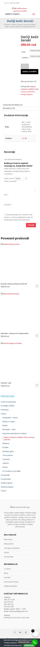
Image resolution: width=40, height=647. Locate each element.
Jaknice (5, 463)
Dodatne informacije (13, 105)
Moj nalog (8, 539)
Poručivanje (8, 557)
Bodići (4, 425)
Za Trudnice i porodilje (11, 471)
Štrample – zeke (8, 429)
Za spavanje (6, 479)
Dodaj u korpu (30, 71)
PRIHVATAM (29, 645)
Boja (23, 52)
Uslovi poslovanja (11, 582)
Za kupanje (5, 475)
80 (26, 138)
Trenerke (6, 459)
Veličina (25, 58)
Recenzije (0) (9, 108)
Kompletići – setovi (10, 418)
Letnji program (27, 94)
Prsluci (5, 467)
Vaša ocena (9, 178)
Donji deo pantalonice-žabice (14, 433)
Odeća (14, 25)
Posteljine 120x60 (7, 406)
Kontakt (7, 577)
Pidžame (5, 443)
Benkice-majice (8, 422)
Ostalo (3, 491)
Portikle (5, 447)
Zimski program (7, 487)
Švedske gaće (8, 451)
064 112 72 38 (11, 3)
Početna (7, 25)
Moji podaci (8, 544)
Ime (6, 195)
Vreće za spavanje (8, 402)
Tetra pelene (7, 455)
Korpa (6, 552)
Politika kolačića (10, 586)
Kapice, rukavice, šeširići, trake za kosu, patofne (20, 26)
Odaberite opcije (37, 286)
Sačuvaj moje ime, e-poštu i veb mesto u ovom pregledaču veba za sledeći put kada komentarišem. (18, 217)
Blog (6, 573)
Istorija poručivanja (12, 548)
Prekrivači (4, 410)
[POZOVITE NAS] (35, 642)
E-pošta (8, 205)
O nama (7, 569)
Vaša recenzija (10, 181)
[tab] (20, 105)
